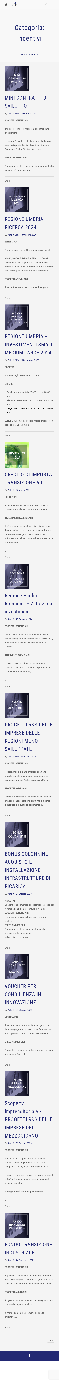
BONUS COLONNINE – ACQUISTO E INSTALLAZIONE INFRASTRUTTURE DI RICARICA (29, 870)
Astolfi (11, 490)
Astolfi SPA (13, 113)
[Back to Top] (52, 1374)
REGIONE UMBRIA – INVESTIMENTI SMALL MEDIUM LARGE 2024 (29, 344)
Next (50, 1340)
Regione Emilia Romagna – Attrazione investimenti (29, 604)
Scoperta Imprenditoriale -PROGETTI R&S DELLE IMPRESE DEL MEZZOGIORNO (29, 1119)
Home (24, 54)
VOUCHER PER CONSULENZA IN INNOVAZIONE (23, 994)
